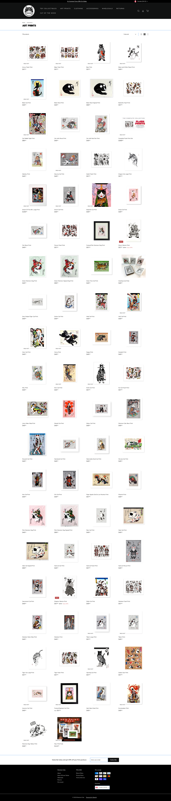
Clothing (78, 8)
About (59, 773)
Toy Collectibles (48, 8)
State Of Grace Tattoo (63, 775)
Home (23, 22)
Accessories (92, 8)
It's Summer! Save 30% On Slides (77, 1)
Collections (30, 22)
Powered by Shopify (91, 797)
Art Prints (65, 8)
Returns (120, 8)
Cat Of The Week (48, 13)
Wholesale (107, 8)
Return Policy (79, 773)
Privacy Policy (80, 775)
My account (60, 782)
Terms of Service (80, 777)
